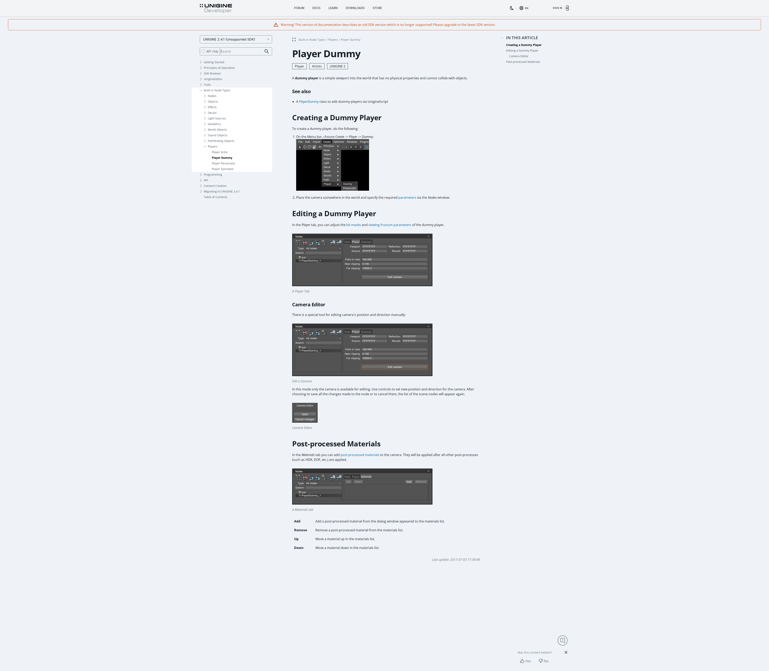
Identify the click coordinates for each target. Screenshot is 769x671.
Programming (213, 174)
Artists (317, 66)
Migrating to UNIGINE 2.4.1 (222, 191)
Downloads (355, 8)
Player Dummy (222, 158)
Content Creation (215, 186)
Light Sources (217, 118)
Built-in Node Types (217, 90)
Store (377, 8)
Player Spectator (223, 169)
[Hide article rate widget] (566, 652)
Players (212, 146)
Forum (299, 8)
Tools (207, 85)
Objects (213, 101)
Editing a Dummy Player (522, 50)
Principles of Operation (219, 68)
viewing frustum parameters (389, 225)
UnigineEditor (213, 79)
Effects (212, 107)
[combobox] (525, 8)
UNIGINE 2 (337, 66)
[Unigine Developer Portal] (216, 8)
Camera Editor (518, 56)
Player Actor (220, 152)
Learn (333, 8)
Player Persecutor (223, 163)
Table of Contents (215, 197)
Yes (528, 661)
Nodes (212, 96)
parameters (407, 197)
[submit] (266, 51)
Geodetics (214, 124)
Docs (316, 8)
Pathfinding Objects (221, 141)
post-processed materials (360, 455)
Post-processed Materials (523, 62)
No (546, 661)
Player (299, 66)
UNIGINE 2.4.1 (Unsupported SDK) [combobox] (229, 39)
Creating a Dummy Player (524, 45)
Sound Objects (217, 135)
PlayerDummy (309, 101)
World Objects (217, 129)
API (206, 180)
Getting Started (214, 62)
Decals (212, 113)
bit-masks (353, 225)
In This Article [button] (522, 37)
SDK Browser (212, 73)
